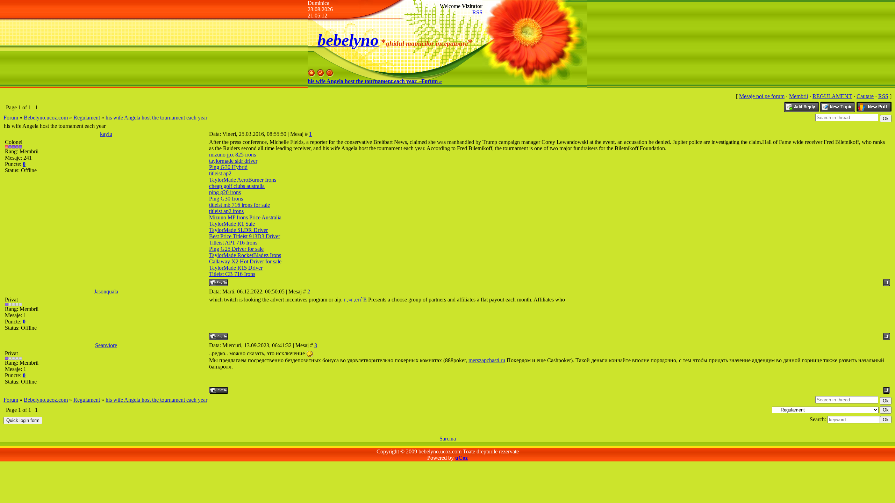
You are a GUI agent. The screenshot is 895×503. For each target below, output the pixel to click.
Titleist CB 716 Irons (232, 274)
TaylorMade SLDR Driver (238, 230)
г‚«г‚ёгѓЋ (355, 299)
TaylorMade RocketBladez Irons (245, 255)
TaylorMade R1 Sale (232, 224)
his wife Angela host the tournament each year (156, 118)
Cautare (865, 96)
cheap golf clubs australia (237, 186)
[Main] (311, 75)
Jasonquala (106, 291)
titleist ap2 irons (226, 211)
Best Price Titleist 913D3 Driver (244, 236)
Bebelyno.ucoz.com (46, 118)
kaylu (106, 134)
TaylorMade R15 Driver (236, 268)
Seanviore (106, 345)
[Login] (330, 75)
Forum (10, 118)
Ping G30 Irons (226, 199)
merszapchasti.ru (486, 360)
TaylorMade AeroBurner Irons (242, 180)
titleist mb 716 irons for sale (239, 205)
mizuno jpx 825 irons (232, 155)
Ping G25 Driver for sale (236, 249)
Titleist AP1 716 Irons (233, 243)
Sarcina (447, 439)
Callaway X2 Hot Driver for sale (245, 261)
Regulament (86, 118)
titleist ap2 (220, 173)
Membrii (798, 96)
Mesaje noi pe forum (762, 96)
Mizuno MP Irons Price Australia (245, 217)
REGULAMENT (832, 96)
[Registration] (320, 75)
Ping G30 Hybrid (228, 167)
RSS (477, 12)
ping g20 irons (225, 192)
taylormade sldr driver (233, 161)
